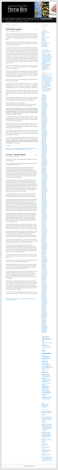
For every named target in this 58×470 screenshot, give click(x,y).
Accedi (43, 403)
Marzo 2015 (44, 255)
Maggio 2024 (44, 126)
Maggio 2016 (44, 238)
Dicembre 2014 (44, 259)
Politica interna (12, 18)
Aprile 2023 (44, 141)
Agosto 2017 (44, 220)
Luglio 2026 (44, 96)
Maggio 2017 (44, 224)
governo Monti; (45, 376)
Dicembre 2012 (44, 285)
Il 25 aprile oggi (45, 444)
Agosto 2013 (44, 276)
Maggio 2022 (44, 154)
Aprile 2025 (44, 114)
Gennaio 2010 (44, 326)
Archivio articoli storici (9, 21)
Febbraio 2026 (44, 102)
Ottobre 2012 (44, 287)
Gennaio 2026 (44, 103)
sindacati (44, 394)
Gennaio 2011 (44, 313)
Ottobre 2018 (44, 205)
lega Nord (49, 383)
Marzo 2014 (44, 267)
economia (45, 362)
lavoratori (46, 383)
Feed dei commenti (45, 405)
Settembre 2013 (44, 274)
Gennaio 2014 (44, 269)
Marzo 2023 (44, 143)
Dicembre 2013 (44, 271)
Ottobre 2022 (44, 149)
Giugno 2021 (44, 168)
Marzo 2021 (44, 171)
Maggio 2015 (44, 253)
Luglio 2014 (44, 262)
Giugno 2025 (44, 111)
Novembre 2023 (44, 133)
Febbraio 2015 (44, 256)
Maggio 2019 (44, 196)
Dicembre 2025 (44, 104)
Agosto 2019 (44, 193)
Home (7, 18)
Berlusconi (50, 342)
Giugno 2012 (44, 292)
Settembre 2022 (44, 150)
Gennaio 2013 (44, 284)
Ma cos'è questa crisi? (46, 43)
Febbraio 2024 (44, 129)
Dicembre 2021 (44, 161)
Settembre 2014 (44, 261)
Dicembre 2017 (44, 216)
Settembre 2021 (44, 164)
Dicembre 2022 (44, 146)
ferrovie (44, 367)
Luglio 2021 (44, 166)
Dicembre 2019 (44, 189)
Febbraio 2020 (44, 187)
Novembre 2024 (44, 120)
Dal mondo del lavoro (31, 18)
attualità (11, 148)
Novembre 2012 (44, 286)
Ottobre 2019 (44, 192)
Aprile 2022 (44, 156)
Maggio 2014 (44, 265)
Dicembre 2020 (44, 175)
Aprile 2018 (44, 211)
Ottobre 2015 (44, 247)
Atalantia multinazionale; (22, 148)
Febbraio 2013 (44, 283)
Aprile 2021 (44, 170)
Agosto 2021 (44, 165)
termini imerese (44, 395)
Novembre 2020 (44, 176)
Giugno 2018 (44, 208)
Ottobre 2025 (44, 107)
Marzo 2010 (44, 323)
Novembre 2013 (44, 272)
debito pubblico (44, 355)
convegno (43, 348)
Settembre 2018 (44, 206)
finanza (50, 367)
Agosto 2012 (44, 290)
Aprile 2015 (44, 254)
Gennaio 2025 (44, 117)
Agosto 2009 (44, 331)
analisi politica (12, 298)
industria (43, 383)
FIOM (43, 369)
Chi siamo (26, 21)
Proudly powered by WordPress (29, 466)
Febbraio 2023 (44, 144)
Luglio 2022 (44, 152)
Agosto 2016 (44, 235)
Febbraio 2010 (44, 325)
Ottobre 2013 (44, 273)
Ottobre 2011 (44, 302)
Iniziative (43, 41)
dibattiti (43, 38)
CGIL (50, 347)
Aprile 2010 (44, 322)
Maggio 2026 (44, 98)
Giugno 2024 (44, 125)
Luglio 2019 (44, 194)
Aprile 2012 (44, 295)
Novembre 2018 (44, 204)
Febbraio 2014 (44, 268)
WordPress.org (44, 406)
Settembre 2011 (44, 303)
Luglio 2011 (44, 305)
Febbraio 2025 (44, 116)
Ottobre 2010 (44, 316)
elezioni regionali (46, 364)
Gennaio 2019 (44, 201)
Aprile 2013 (44, 280)
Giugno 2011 (44, 307)
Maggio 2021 (44, 169)
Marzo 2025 (44, 115)
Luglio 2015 (44, 250)
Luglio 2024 (44, 123)
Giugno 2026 (44, 97)
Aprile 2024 (44, 127)
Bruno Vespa (44, 347)
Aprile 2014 (44, 266)
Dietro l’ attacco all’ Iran (46, 454)
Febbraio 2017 (44, 228)
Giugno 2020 (44, 182)
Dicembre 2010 (44, 314)
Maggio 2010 (44, 321)
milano (46, 384)
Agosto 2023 (44, 137)
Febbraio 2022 (44, 158)
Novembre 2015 (44, 246)
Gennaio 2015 (44, 258)
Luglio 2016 (44, 236)
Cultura (38, 18)
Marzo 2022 (44, 157)
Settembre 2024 (44, 122)
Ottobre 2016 (44, 232)
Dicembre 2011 (44, 299)
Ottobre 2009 (44, 328)
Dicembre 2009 (44, 327)
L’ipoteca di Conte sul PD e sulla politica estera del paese (46, 52)
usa (42, 398)
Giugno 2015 (44, 252)
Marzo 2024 (44, 128)
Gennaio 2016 (44, 243)
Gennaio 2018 (44, 214)
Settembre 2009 (44, 329)
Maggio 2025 (44, 113)
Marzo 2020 (44, 186)
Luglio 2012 (44, 291)
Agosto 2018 (44, 207)
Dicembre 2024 (44, 119)
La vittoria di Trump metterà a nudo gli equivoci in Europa (47, 89)
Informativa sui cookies (19, 21)
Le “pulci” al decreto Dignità (15, 155)
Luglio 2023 (44, 138)
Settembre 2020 (44, 178)
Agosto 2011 (44, 304)
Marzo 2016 (44, 241)
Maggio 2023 (44, 140)
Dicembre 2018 (44, 202)
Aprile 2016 (44, 240)
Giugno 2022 (44, 153)
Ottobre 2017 (44, 218)
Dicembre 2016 (44, 230)
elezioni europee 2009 (45, 363)
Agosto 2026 (44, 95)
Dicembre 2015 (44, 244)
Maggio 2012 (44, 293)
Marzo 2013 (44, 281)
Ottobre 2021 (44, 163)
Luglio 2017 (44, 222)
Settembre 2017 (44, 219)
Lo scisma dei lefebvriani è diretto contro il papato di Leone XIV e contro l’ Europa (47, 55)
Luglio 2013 (44, 277)
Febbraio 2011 (44, 311)
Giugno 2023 (44, 139)
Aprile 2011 (44, 309)
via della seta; (46, 398)
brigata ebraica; (46, 345)
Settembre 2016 (44, 234)
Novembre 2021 (44, 162)
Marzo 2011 (44, 310)
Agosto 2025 (44, 109)
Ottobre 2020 (44, 177)
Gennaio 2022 (44, 159)
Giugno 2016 (44, 237)
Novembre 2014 (44, 260)
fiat (47, 367)
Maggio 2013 (44, 279)
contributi (43, 34)
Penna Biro (18, 31)
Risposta (15, 299)
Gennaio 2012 (44, 298)
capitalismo (47, 347)
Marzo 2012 (44, 296)
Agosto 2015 (44, 249)
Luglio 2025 (44, 110)
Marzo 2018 (44, 212)
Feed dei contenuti (45, 404)
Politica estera (18, 18)
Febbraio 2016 (44, 242)
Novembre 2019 (44, 190)
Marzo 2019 (44, 199)
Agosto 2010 (44, 317)
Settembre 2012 (44, 289)
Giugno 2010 (44, 320)
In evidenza (44, 40)
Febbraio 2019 (44, 200)
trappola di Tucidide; (47, 397)
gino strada (43, 370)
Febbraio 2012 (44, 297)
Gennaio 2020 (44, 188)
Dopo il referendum (46, 447)
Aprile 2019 (44, 198)
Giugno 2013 (44, 278)
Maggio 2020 (44, 183)
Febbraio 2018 (44, 213)
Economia (24, 18)
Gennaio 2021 (44, 174)
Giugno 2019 (44, 195)
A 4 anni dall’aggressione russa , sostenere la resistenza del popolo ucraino (47, 459)
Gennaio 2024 (44, 131)
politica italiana (44, 389)
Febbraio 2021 (44, 172)
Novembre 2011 (44, 301)
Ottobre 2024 (44, 121)
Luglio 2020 (44, 181)
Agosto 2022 (44, 151)
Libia (43, 384)
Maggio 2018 (44, 210)
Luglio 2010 (44, 319)
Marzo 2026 (44, 101)
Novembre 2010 (44, 315)
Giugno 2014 (44, 264)
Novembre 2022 (44, 147)
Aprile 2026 (44, 99)
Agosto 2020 (44, 180)
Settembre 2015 (44, 248)
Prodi (47, 389)
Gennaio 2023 (44, 145)
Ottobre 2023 (44, 134)
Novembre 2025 (44, 105)
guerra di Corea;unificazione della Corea (46, 380)
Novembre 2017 (44, 217)
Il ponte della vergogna (14, 29)
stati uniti (48, 394)
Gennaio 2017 (44, 229)
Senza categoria (45, 46)
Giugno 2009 (44, 332)
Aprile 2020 (44, 184)
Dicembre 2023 (44, 132)
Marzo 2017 (44, 226)
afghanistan (45, 337)
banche (47, 342)
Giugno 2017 (44, 223)
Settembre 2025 (44, 108)
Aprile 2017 (44, 225)
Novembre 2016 (44, 231)
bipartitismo (43, 344)
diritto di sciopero (46, 358)
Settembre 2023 (44, 135)
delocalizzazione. (46, 356)
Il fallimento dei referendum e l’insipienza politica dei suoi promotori (47, 77)
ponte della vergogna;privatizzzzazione (17, 149)
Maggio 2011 (44, 308)
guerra (50, 376)
